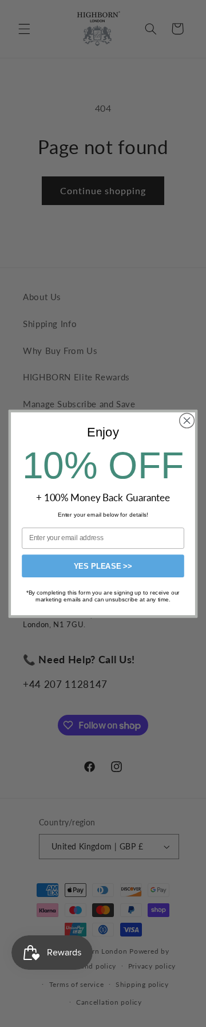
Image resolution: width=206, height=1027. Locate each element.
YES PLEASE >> (103, 565)
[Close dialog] (187, 420)
